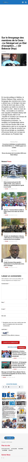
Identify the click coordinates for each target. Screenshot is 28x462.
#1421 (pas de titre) (5, 448)
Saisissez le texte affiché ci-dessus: (10, 335)
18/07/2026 (20, 369)
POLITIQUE (20, 448)
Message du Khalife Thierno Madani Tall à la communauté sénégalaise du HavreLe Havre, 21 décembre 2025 (13, 373)
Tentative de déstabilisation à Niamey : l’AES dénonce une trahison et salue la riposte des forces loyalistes (14, 237)
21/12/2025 (9, 377)
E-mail (3, 309)
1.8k (14, 377)
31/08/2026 (12, 188)
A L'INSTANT (6, 207)
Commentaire (5, 283)
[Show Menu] (23, 2)
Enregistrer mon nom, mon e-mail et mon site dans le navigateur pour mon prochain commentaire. (14, 324)
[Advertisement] (14, 20)
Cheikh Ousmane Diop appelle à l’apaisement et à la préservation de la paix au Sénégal (14, 263)
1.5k (16, 215)
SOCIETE (10, 450)
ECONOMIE (4, 450)
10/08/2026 (20, 358)
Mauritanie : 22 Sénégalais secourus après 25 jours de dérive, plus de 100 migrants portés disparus (19, 364)
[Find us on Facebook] (1, 458)
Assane (6, 188)
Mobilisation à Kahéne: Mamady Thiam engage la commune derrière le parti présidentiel (19, 353)
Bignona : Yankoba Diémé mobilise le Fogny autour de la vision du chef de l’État (14, 211)
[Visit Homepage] (5, 2)
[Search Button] (26, 2)
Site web (3, 315)
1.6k (25, 369)
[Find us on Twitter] (3, 458)
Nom (3, 302)
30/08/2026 (12, 215)
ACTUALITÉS (14, 448)
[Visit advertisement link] (14, 410)
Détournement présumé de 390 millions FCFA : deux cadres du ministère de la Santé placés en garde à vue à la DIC (14, 184)
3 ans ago (3, 51)
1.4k (16, 188)
